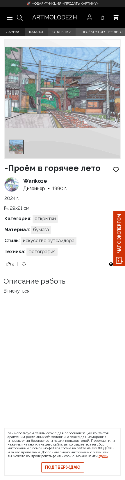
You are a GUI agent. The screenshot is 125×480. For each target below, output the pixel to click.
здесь (103, 456)
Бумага (41, 229)
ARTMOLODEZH (54, 17)
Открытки (62, 32)
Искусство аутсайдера (48, 240)
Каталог (36, 32)
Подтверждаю (62, 467)
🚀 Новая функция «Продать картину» (62, 3)
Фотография (42, 251)
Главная (12, 32)
